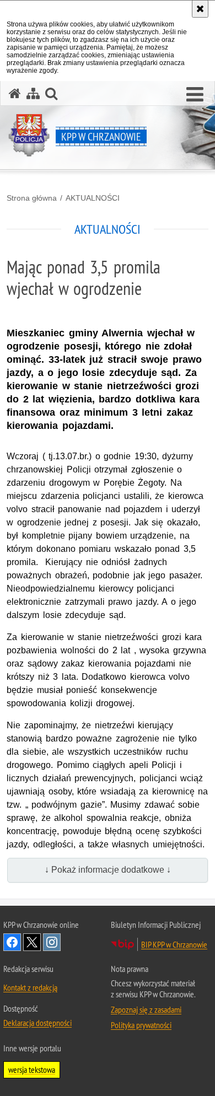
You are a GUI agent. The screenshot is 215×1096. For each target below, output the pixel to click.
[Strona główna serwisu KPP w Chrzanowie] (15, 93)
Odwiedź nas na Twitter (32, 942)
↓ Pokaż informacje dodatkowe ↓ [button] (108, 869)
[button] (194, 94)
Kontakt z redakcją (30, 987)
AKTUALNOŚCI (93, 198)
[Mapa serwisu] (33, 93)
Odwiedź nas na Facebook (12, 942)
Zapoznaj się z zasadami (146, 1009)
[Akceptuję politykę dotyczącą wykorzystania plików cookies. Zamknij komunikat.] (200, 9)
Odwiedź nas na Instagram (52, 942)
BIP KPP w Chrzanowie (174, 944)
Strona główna (32, 198)
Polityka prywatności (141, 1024)
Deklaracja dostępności (37, 1022)
